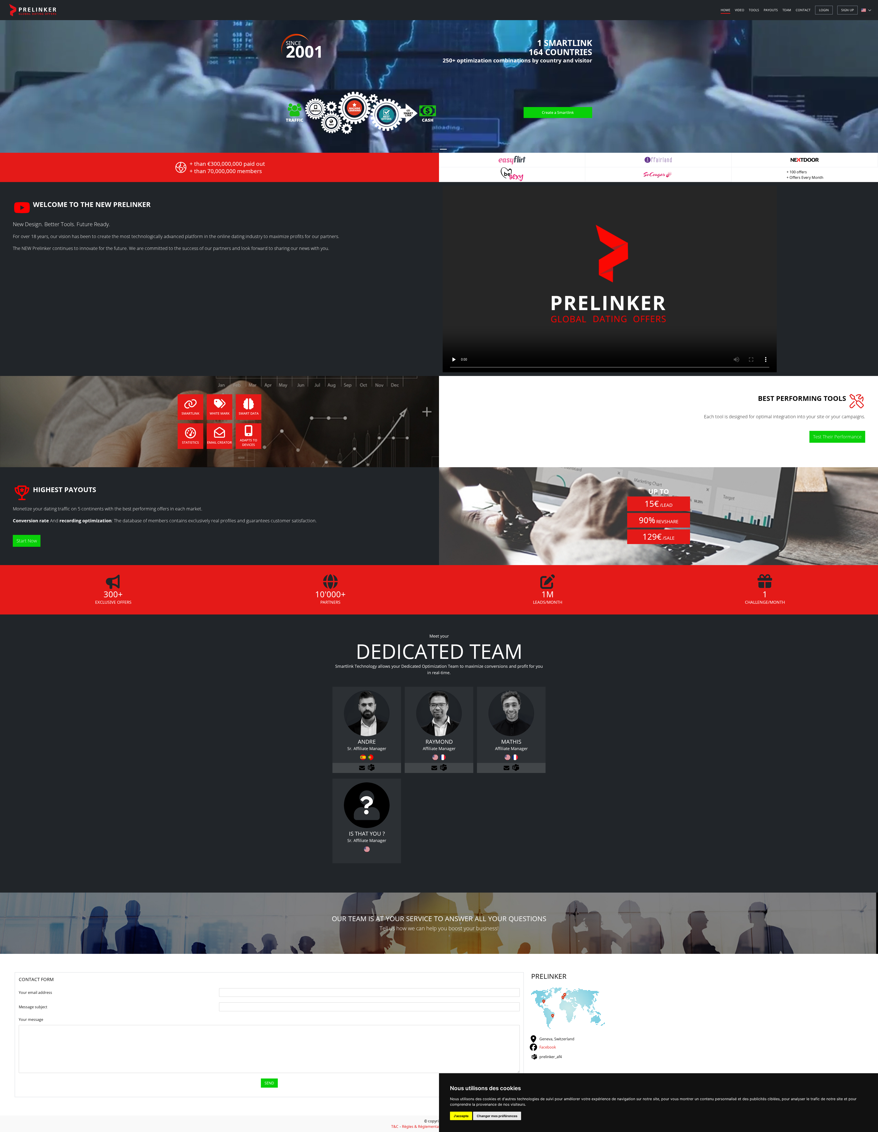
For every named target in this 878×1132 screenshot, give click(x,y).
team (786, 10)
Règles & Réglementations (424, 1126)
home (725, 10)
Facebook (547, 1047)
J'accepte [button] (461, 1116)
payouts (771, 10)
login (824, 10)
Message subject (33, 1006)
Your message (31, 1019)
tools (754, 10)
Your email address (35, 992)
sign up (847, 10)
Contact (803, 10)
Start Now (26, 541)
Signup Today (562, 125)
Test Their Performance (837, 437)
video (739, 10)
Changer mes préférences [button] (497, 1116)
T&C (394, 1126)
